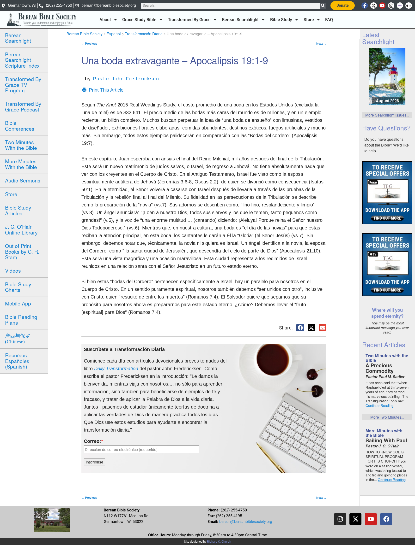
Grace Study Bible (139, 19)
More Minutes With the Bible (21, 164)
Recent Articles (383, 344)
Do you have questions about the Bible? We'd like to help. (386, 144)
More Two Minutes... (387, 417)
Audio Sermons (22, 180)
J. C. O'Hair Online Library (21, 229)
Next (321, 43)
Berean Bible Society (85, 33)
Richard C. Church (219, 541)
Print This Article (106, 90)
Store (309, 19)
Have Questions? (386, 127)
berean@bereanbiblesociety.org (245, 521)
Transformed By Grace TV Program (23, 84)
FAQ (329, 19)
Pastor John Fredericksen (126, 78)
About (105, 19)
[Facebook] (386, 519)
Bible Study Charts (18, 287)
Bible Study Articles (18, 210)
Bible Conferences (19, 125)
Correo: (93, 441)
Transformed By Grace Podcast (23, 106)
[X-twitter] (373, 5)
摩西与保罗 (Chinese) (17, 338)
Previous (89, 43)
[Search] (323, 6)
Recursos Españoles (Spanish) (17, 361)
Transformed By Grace (189, 19)
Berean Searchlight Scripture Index (22, 60)
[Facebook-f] (364, 5)
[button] (300, 328)
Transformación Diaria (144, 33)
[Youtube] (382, 5)
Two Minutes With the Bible (21, 144)
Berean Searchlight (240, 19)
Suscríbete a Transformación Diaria (124, 349)
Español (114, 33)
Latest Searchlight (378, 38)
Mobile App (18, 303)
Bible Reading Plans (21, 319)
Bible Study (281, 19)
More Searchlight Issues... (387, 115)
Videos (13, 270)
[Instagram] (391, 5)
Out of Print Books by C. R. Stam (22, 251)
